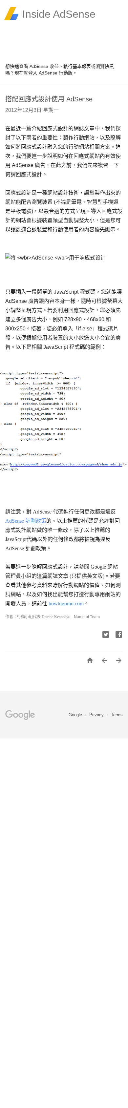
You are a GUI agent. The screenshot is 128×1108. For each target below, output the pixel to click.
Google (76, 714)
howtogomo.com (66, 603)
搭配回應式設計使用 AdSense (49, 99)
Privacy (97, 714)
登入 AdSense (42, 72)
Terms (117, 714)
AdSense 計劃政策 (25, 521)
